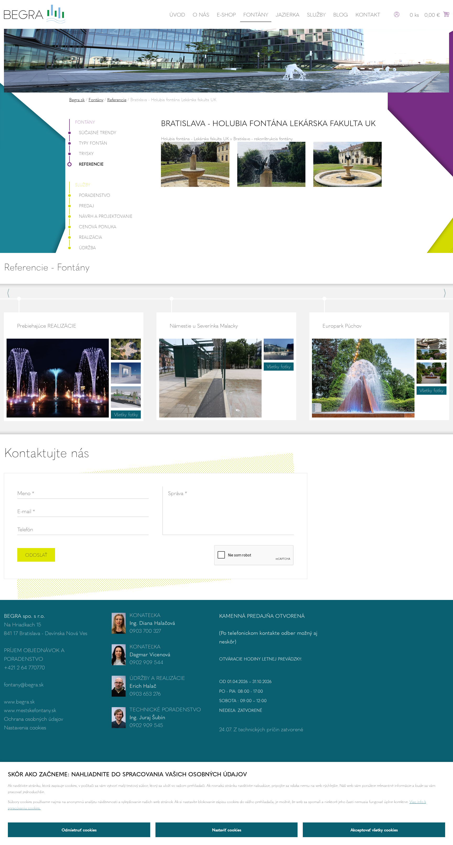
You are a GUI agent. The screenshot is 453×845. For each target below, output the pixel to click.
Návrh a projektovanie (105, 216)
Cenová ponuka (97, 227)
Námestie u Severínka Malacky (204, 325)
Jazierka (287, 14)
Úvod (177, 14)
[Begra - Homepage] (34, 13)
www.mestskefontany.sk (30, 710)
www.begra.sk (19, 701)
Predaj (86, 206)
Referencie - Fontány (46, 267)
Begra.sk (77, 99)
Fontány (255, 14)
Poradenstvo (94, 195)
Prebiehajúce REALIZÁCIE (46, 325)
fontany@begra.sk (24, 684)
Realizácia (90, 237)
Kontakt (367, 14)
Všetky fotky (126, 414)
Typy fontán (93, 143)
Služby (316, 14)
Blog (340, 14)
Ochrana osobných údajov (33, 718)
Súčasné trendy (97, 132)
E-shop (226, 14)
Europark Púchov (342, 325)
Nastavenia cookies (25, 727)
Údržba (87, 248)
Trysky (86, 153)
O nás (201, 14)
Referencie (116, 99)
